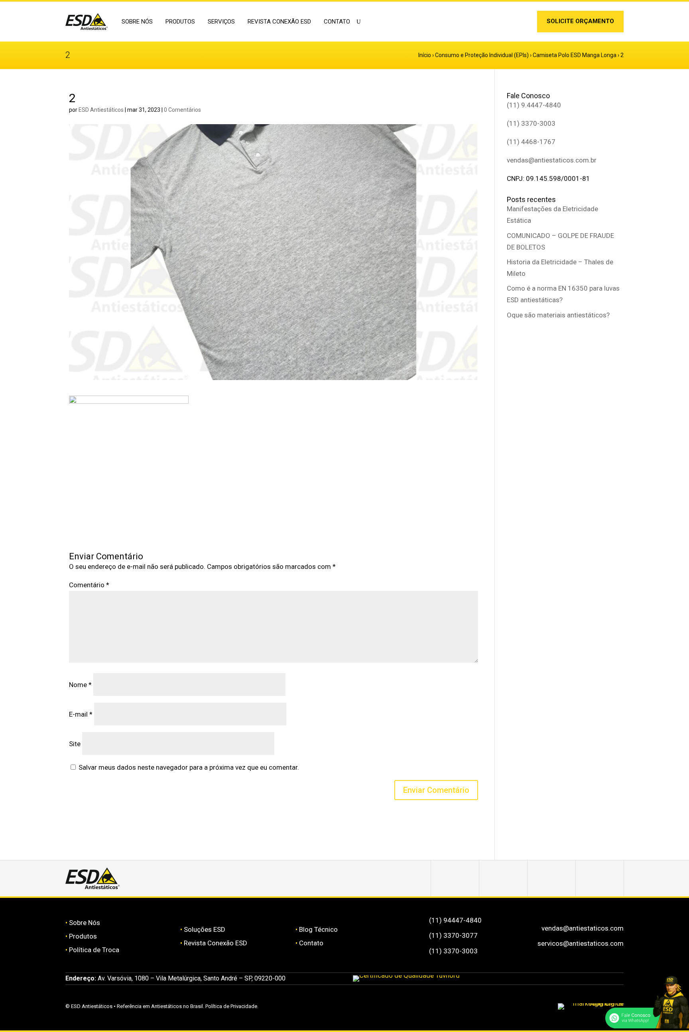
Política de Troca (94, 950)
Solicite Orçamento (580, 21)
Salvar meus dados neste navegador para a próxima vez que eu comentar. (189, 767)
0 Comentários (182, 110)
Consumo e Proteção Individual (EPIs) (482, 55)
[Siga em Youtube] (599, 878)
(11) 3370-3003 (531, 123)
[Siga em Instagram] (510, 23)
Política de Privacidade (231, 1006)
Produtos (83, 936)
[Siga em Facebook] (503, 878)
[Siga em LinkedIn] (523, 23)
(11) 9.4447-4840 (534, 105)
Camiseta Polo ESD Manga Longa (574, 55)
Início (424, 55)
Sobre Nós (84, 923)
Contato (337, 21)
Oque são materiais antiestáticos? (558, 315)
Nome (80, 685)
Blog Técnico (318, 929)
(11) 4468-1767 (531, 142)
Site (75, 744)
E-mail (81, 714)
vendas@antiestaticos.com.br (551, 160)
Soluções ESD (204, 929)
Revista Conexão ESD (279, 21)
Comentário (89, 585)
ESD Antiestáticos (101, 110)
